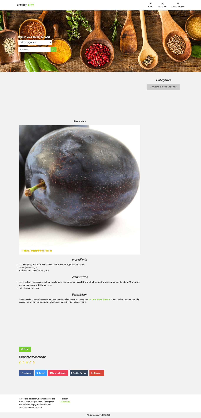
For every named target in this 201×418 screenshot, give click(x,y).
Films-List (65, 402)
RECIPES (25, 5)
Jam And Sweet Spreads (99, 299)
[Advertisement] (79, 95)
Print (26, 349)
